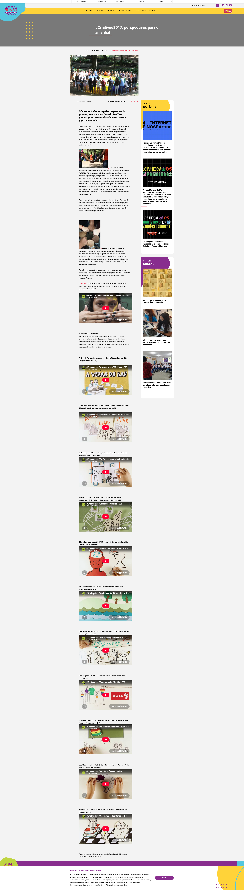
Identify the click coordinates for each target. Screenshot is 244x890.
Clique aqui (83, 283)
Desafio (100, 11)
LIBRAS (161, 1)
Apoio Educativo (125, 11)
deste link (122, 885)
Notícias (104, 50)
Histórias (111, 11)
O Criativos (88, 11)
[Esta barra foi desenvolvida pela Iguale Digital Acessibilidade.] (171, 1)
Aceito (164, 878)
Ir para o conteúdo (81, 1)
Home (87, 50)
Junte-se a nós (140, 11)
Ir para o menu (101, 1)
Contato (152, 11)
